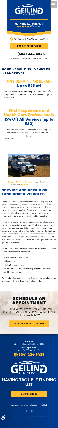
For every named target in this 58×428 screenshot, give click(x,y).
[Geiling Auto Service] (29, 9)
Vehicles (42, 69)
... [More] (48, 95)
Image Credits (15, 405)
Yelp (32, 412)
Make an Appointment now (29, 323)
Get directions (29, 394)
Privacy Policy (25, 405)
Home (6, 69)
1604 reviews (35, 26)
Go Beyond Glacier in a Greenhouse (20, 182)
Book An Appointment (29, 46)
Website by (38, 405)
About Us (22, 69)
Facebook (26, 412)
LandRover (15, 73)
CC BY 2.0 (24, 184)
